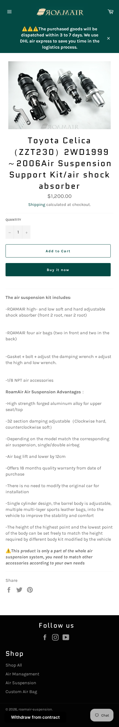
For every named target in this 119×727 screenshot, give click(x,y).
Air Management (22, 673)
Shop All (14, 665)
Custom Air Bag (21, 691)
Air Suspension (21, 682)
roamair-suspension (35, 709)
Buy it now (58, 270)
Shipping (36, 204)
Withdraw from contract (35, 717)
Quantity (13, 220)
